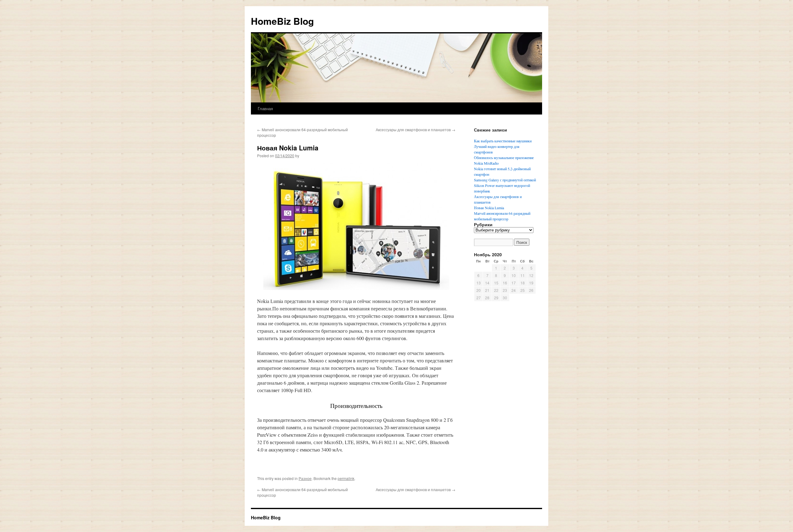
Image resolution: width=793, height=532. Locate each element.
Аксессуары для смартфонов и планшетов (415, 129)
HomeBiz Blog (282, 21)
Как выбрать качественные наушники (503, 140)
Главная (265, 108)
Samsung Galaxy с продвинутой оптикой (505, 179)
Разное (305, 478)
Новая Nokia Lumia (489, 207)
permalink (346, 478)
